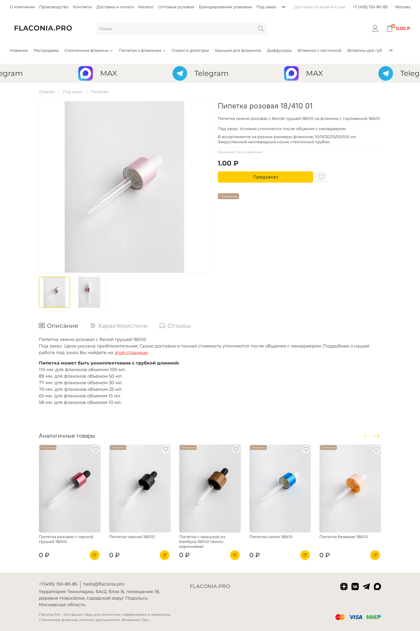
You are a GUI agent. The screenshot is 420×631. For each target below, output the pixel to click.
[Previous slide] (46, 187)
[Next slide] (202, 187)
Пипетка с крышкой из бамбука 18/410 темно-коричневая (202, 541)
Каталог (146, 7)
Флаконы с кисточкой (319, 50)
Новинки (19, 50)
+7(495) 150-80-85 (58, 584)
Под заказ (266, 7)
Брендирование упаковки (225, 7)
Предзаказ (265, 177)
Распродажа (46, 50)
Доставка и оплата (115, 7)
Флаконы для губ (364, 50)
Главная (47, 91)
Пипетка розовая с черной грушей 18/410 (66, 539)
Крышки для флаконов (238, 50)
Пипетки (99, 91)
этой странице (131, 352)
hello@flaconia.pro (103, 584)
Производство (54, 7)
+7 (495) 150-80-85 (370, 7)
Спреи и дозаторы (190, 50)
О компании (22, 7)
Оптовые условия (176, 7)
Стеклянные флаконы (86, 50)
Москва (402, 7)
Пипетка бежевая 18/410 (343, 536)
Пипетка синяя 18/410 (271, 536)
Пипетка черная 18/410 (132, 536)
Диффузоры (279, 50)
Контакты (82, 7)
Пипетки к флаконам (140, 50)
